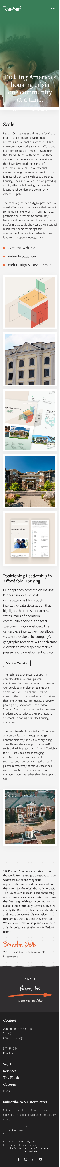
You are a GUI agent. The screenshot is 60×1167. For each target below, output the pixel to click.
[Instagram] (25, 1159)
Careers (9, 1084)
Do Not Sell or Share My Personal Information (30, 1149)
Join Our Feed (15, 1130)
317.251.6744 (10, 1048)
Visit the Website (16, 663)
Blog (6, 1091)
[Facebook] (19, 1159)
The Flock (11, 1077)
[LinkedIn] (33, 1159)
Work (7, 1064)
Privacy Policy (27, 1144)
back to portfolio (31, 1001)
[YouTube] (40, 1159)
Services (9, 1070)
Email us (8, 1053)
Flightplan (9, 1144)
